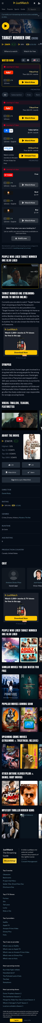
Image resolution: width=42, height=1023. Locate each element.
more (25, 284)
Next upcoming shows (11, 989)
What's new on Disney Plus (12, 955)
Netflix (5, 922)
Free (29, 95)
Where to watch (10, 51)
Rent (38, 95)
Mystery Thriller (25, 518)
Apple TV (6, 925)
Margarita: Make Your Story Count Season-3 (19, 1000)
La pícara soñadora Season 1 (13, 1006)
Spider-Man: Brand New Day (13, 884)
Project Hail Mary (9, 881)
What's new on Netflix (11, 946)
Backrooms (7, 878)
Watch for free (30, 51)
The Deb (6, 979)
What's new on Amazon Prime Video (16, 952)
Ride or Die (7, 911)
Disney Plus (7, 932)
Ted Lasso (6, 905)
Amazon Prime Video (10, 928)
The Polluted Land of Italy (12, 976)
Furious (6, 898)
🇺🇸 (34, 60)
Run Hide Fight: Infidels (11, 970)
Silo (4, 901)
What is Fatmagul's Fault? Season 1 (15, 1003)
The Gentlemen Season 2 (12, 997)
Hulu (5, 935)
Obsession (6, 874)
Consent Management (29, 861)
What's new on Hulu (10, 958)
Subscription (16, 95)
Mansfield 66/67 (9, 973)
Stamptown (7, 982)
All (5, 95)
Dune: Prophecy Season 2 (12, 993)
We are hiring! (9, 861)
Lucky (5, 908)
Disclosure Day (8, 887)
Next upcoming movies (11, 966)
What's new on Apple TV (12, 949)
